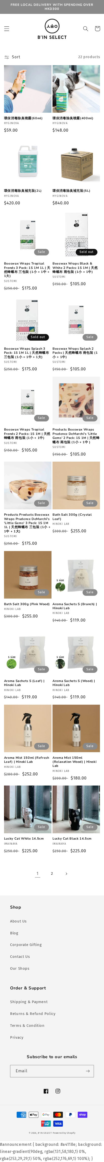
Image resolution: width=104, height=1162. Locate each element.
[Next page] (66, 874)
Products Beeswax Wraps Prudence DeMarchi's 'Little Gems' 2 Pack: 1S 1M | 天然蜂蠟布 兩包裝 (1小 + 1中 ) (76, 436)
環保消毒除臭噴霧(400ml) (73, 118)
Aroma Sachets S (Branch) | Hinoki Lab (75, 606)
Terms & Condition (27, 1025)
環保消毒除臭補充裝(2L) (23, 191)
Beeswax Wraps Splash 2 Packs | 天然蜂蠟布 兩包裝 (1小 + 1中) (75, 353)
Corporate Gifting (26, 944)
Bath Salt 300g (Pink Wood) (27, 604)
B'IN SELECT (45, 1133)
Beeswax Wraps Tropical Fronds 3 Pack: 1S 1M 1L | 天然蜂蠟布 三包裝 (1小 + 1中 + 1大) (27, 270)
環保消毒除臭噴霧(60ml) (23, 118)
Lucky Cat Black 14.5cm (72, 839)
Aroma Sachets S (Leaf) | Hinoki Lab (24, 683)
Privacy (16, 1037)
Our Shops (20, 968)
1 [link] (38, 873)
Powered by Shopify (64, 1133)
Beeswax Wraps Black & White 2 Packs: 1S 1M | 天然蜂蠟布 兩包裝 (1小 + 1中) (75, 268)
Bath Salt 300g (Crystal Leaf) (72, 517)
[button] (6, 28)
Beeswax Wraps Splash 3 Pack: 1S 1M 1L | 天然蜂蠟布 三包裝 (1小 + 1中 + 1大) (26, 353)
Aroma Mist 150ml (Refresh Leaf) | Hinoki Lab (26, 760)
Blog (14, 933)
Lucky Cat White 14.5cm (24, 839)
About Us (18, 921)
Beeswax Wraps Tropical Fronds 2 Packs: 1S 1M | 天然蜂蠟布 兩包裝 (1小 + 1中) (27, 434)
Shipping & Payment (28, 1002)
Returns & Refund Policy (33, 1013)
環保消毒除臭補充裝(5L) (71, 191)
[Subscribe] (88, 1071)
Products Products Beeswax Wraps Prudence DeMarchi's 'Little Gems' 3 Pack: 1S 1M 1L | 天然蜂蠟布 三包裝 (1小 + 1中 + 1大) (27, 523)
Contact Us (20, 956)
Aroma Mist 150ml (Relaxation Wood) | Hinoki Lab (74, 762)
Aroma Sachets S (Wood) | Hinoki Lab (74, 683)
